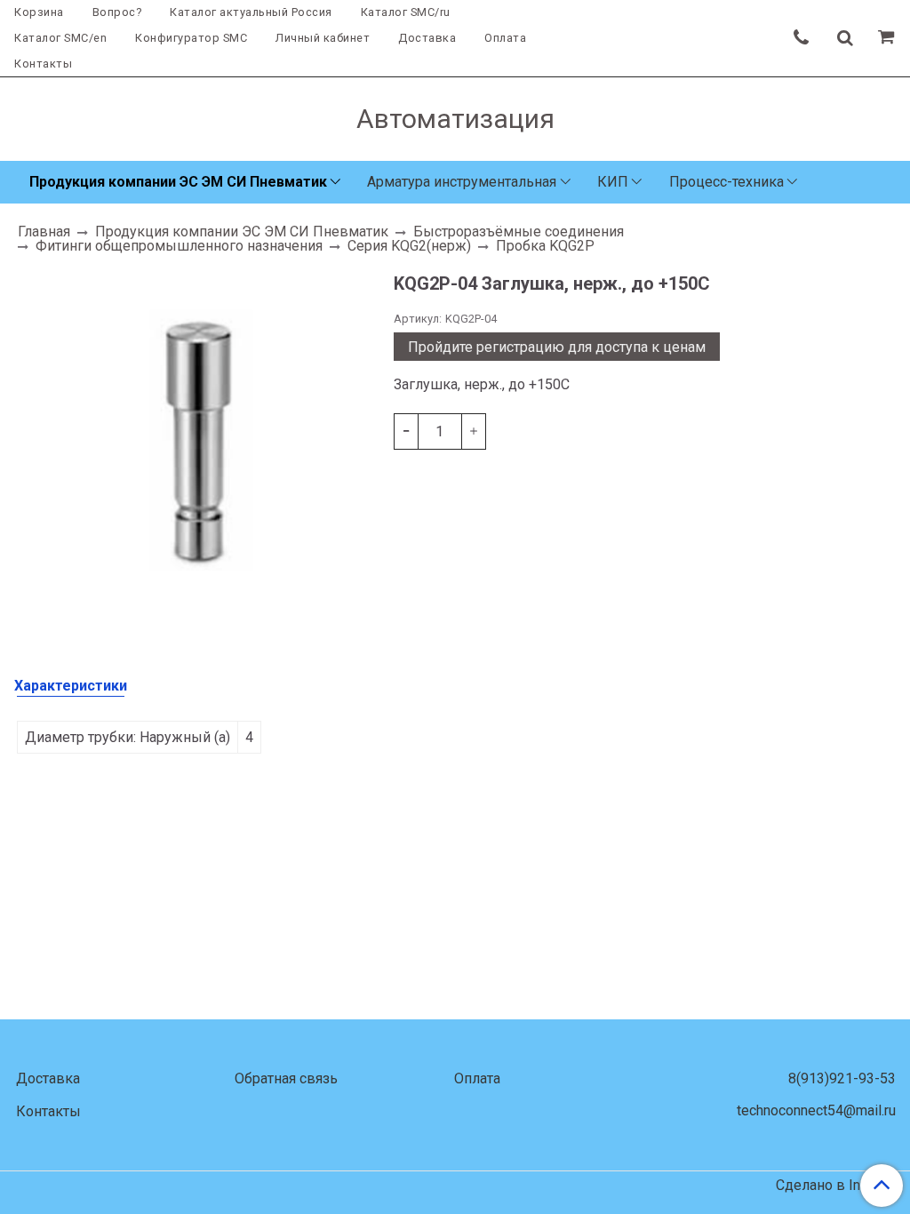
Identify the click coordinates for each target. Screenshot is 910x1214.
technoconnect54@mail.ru (816, 1110)
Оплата (505, 37)
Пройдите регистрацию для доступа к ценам (557, 347)
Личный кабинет (322, 37)
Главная (44, 231)
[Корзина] (888, 38)
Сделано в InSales (836, 1185)
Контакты (43, 63)
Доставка (427, 37)
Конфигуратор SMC (191, 37)
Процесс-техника (726, 181)
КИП (612, 181)
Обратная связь (286, 1078)
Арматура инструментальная (461, 181)
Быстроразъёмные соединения (518, 231)
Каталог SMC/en (60, 37)
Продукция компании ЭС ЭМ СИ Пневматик (178, 181)
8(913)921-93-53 (842, 1078)
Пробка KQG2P (545, 245)
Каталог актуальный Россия (251, 12)
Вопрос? (117, 12)
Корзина (39, 12)
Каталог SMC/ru (406, 12)
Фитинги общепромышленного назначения (179, 245)
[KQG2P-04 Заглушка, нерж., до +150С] (196, 442)
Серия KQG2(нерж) (409, 245)
